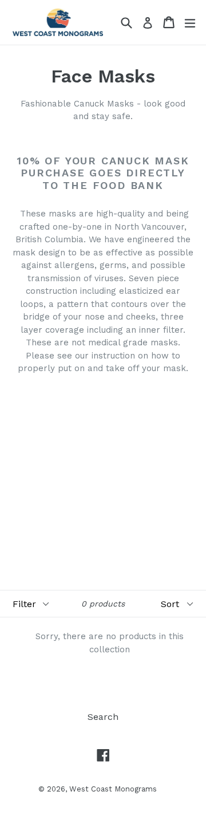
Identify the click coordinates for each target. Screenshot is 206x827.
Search (103, 716)
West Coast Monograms (113, 789)
